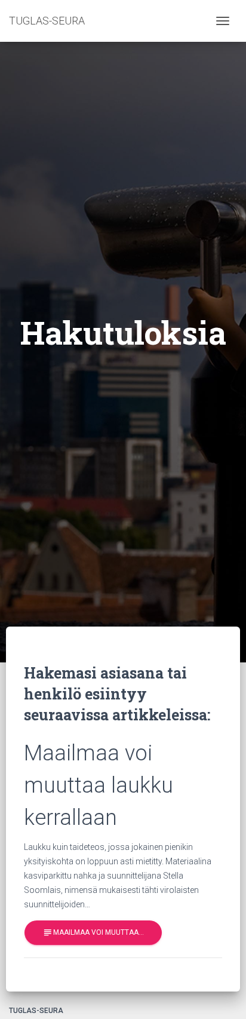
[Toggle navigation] (222, 21)
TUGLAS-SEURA (47, 20)
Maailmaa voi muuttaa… (93, 932)
